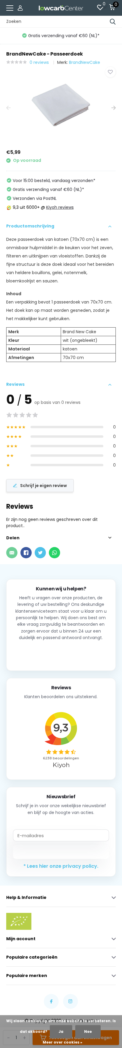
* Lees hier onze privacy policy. (60, 866)
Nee (88, 1031)
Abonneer (60, 852)
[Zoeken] (113, 22)
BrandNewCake (84, 62)
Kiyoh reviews (60, 207)
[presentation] (8, 108)
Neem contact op (61, 653)
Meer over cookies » (62, 1042)
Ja (61, 1031)
